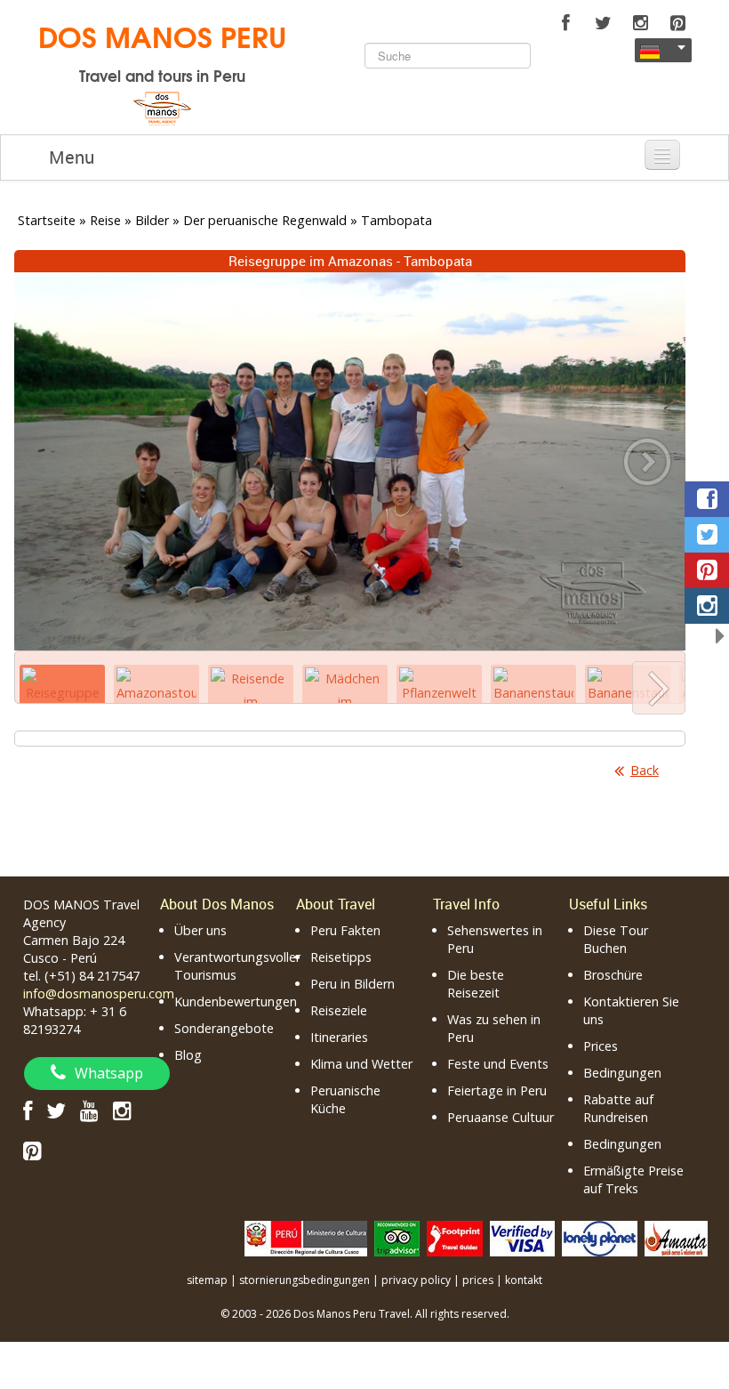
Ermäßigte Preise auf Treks (633, 1179)
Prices (600, 1046)
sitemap (207, 1280)
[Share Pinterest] (707, 570)
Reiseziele (338, 1010)
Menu (71, 157)
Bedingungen (622, 1072)
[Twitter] (603, 23)
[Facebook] (565, 23)
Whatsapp (109, 1073)
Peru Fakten (345, 930)
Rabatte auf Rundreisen (618, 1108)
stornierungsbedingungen (304, 1280)
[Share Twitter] (707, 535)
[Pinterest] (677, 23)
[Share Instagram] (707, 606)
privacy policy (416, 1280)
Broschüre (613, 974)
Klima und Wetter (361, 1063)
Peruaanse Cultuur (500, 1117)
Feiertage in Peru (497, 1090)
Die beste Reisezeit (475, 983)
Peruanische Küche (345, 1099)
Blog (188, 1054)
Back (644, 770)
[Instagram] (640, 23)
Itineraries (339, 1037)
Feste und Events (498, 1063)
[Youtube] (89, 1110)
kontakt (523, 1280)
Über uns (200, 930)
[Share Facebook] (707, 499)
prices (477, 1280)
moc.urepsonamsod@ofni (98, 993)
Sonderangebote (224, 1028)
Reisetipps (341, 957)
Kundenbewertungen (235, 1001)
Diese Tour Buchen (615, 939)
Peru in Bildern (352, 983)
